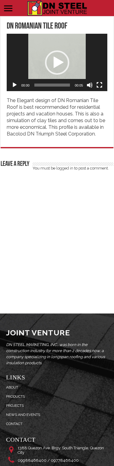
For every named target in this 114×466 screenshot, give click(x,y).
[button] (57, 62)
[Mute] (90, 85)
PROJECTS (15, 405)
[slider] (52, 85)
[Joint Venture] (57, 7)
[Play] (15, 85)
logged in (64, 168)
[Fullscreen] (99, 85)
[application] (57, 62)
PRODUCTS (15, 396)
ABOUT (12, 387)
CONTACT (14, 424)
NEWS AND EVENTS (23, 415)
